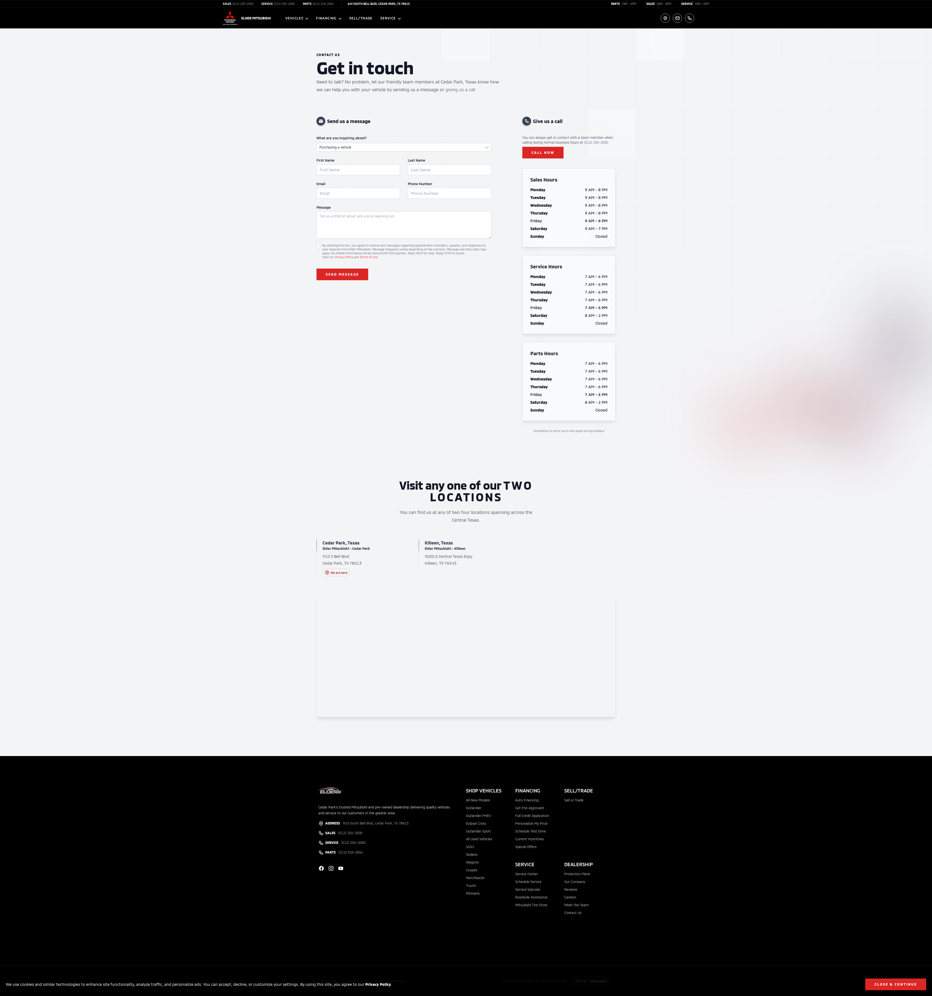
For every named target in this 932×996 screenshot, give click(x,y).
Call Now (543, 152)
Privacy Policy (378, 984)
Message (323, 207)
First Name (325, 160)
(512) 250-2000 (596, 142)
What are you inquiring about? (341, 138)
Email (320, 184)
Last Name (416, 160)
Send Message (342, 274)
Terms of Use (369, 257)
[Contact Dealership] (677, 18)
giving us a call (460, 89)
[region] (466, 656)
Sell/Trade (361, 18)
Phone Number (420, 184)
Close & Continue (895, 984)
